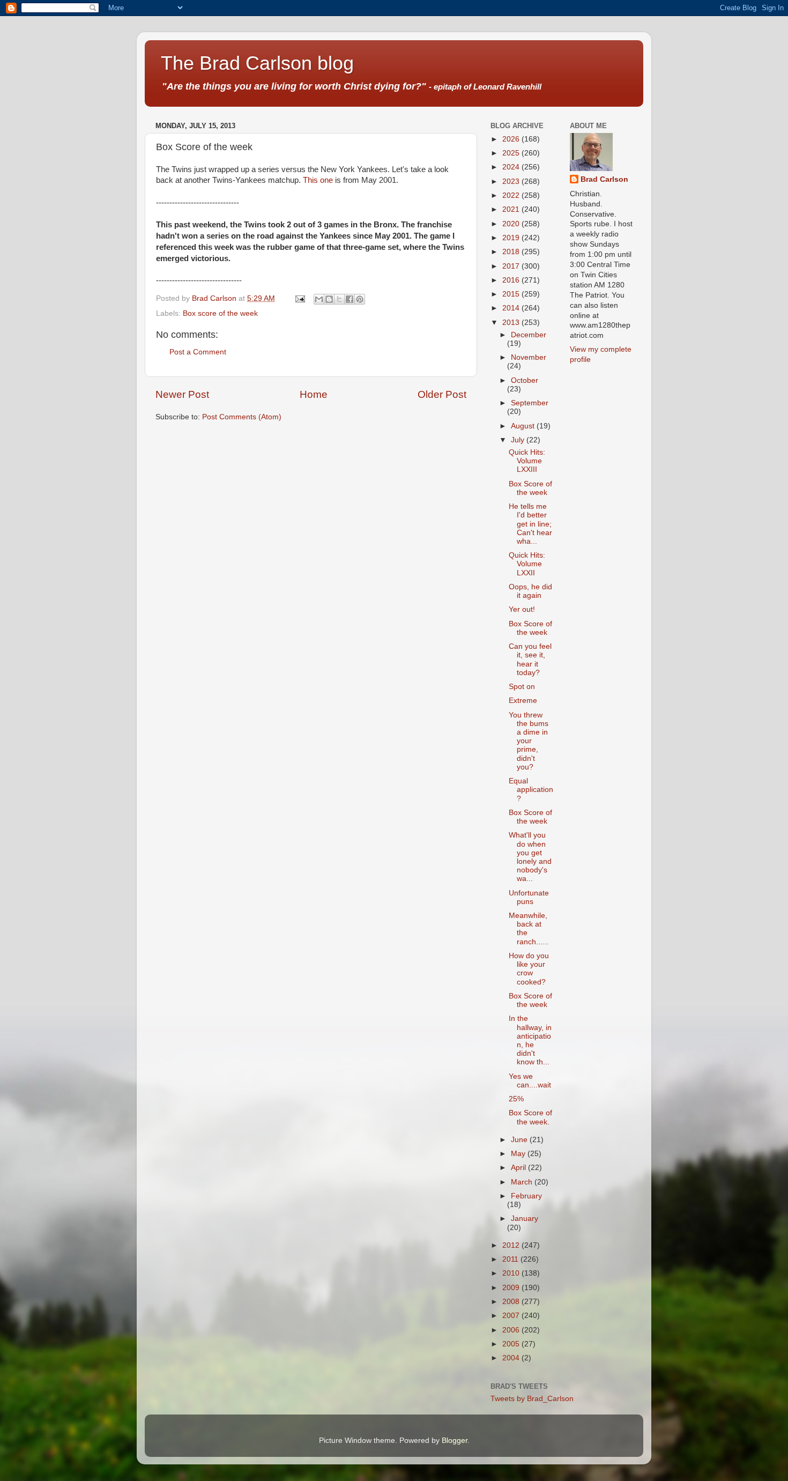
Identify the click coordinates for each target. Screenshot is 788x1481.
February (526, 1196)
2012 (512, 1245)
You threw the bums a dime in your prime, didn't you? (528, 741)
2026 (512, 139)
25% (516, 1099)
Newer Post (182, 394)
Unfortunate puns (529, 897)
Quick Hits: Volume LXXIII (527, 460)
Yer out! (522, 609)
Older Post (442, 394)
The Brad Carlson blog (257, 63)
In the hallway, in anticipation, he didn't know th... (530, 1040)
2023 (512, 181)
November (528, 357)
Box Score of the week (530, 488)
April (519, 1168)
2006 (512, 1330)
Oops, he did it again (530, 591)
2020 (512, 224)
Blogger (454, 1440)
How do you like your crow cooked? (529, 969)
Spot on (522, 687)
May (519, 1154)
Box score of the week (220, 313)
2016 (512, 280)
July (518, 440)
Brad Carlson (604, 179)
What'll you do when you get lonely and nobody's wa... (530, 857)
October (524, 380)
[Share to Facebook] (349, 299)
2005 (512, 1344)
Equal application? (531, 789)
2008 (512, 1302)
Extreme (523, 701)
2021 (512, 209)
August (524, 426)
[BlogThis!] (329, 299)
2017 (512, 266)
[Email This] (319, 299)
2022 (512, 195)
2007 (512, 1316)
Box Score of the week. (530, 1117)
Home (314, 394)
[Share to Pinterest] (359, 299)
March (522, 1182)
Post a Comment (197, 352)
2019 (512, 238)
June (520, 1140)
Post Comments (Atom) (241, 417)
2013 (512, 323)
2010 (512, 1273)
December (528, 335)
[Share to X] (339, 299)
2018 (512, 252)
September (529, 403)
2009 (512, 1288)
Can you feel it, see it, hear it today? (530, 659)
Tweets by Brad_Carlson (532, 1399)
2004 (512, 1358)
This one (318, 180)
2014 (512, 308)
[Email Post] (299, 298)
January (524, 1219)
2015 (512, 294)
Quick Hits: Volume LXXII (527, 563)
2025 (512, 153)
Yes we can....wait (530, 1080)
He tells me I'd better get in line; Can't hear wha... (530, 523)
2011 (511, 1259)
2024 (512, 167)
